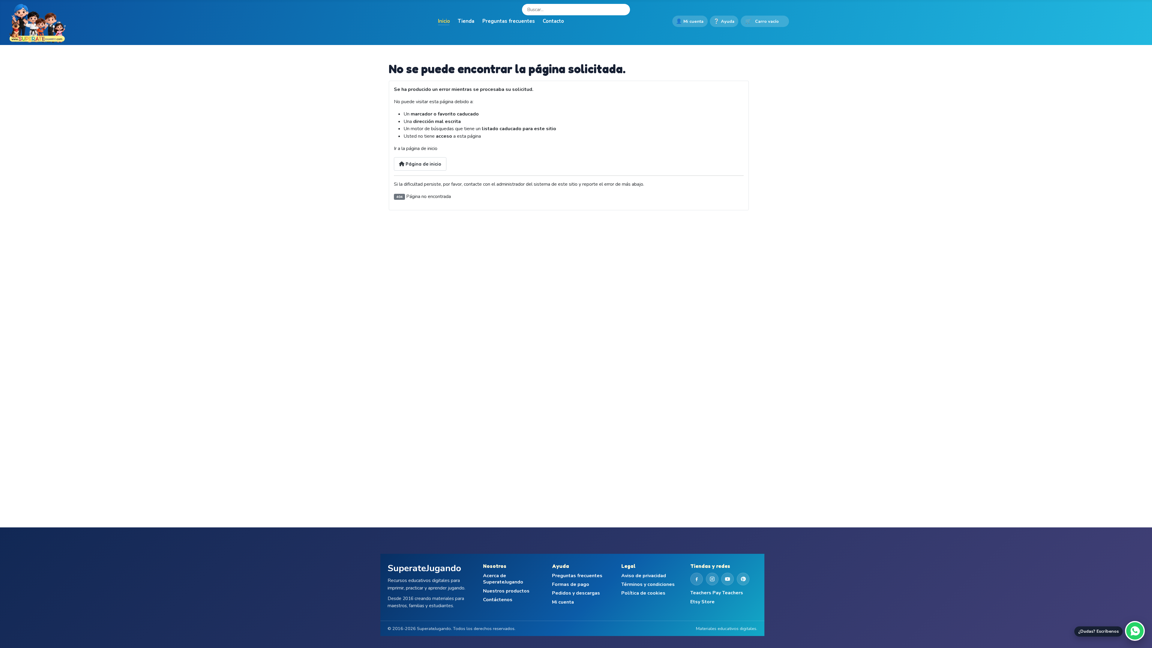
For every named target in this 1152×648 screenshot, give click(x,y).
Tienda (466, 21)
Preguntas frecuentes (508, 21)
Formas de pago (570, 584)
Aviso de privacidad (643, 576)
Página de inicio (422, 164)
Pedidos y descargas (576, 593)
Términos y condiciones (648, 584)
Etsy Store (702, 602)
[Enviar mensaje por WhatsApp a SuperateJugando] (1135, 631)
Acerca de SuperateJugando (503, 579)
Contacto (553, 21)
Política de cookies (643, 593)
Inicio (444, 21)
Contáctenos (497, 600)
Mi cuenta (690, 21)
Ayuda (723, 21)
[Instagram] (712, 579)
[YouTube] (727, 579)
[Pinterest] (743, 579)
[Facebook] (696, 579)
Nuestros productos (506, 591)
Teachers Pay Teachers (716, 593)
